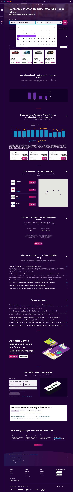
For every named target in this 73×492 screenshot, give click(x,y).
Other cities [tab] (22, 410)
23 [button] (26, 41)
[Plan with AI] (1, 15)
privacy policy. (29, 396)
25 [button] (31, 41)
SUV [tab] (41, 124)
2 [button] (26, 33)
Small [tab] (33, 124)
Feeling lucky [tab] (39, 410)
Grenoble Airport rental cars (44, 418)
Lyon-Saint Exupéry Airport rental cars (18, 416)
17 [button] (29, 38)
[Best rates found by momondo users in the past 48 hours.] (67, 37)
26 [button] (34, 41)
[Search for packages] (1, 12)
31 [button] (54, 44)
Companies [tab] (24, 86)
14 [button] (46, 38)
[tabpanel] (38, 96)
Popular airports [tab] (15, 410)
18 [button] (31, 38)
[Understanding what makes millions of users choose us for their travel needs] (67, 300)
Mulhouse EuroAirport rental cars (17, 418)
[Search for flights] (1, 5)
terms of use (24, 396)
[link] (24, 158)
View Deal (18, 62)
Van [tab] (44, 124)
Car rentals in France (17, 4)
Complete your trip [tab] (30, 410)
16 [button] (26, 38)
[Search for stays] (1, 8)
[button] (2, 2)
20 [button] (18, 41)
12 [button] (41, 38)
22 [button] (23, 41)
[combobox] (12, 19)
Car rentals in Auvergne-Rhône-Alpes (27, 4)
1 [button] (23, 33)
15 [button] (23, 38)
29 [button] (23, 44)
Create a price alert (57, 438)
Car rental (10, 4)
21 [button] (46, 41)
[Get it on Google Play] (59, 472)
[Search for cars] (1, 10)
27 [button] (18, 44)
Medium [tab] (37, 124)
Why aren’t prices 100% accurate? (18, 462)
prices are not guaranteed (34, 454)
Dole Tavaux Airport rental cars (44, 416)
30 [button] (26, 44)
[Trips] (1, 18)
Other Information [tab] (53, 86)
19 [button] (34, 38)
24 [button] (29, 41)
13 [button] (18, 38)
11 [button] (38, 38)
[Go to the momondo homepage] (8, 1)
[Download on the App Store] (59, 474)
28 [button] (20, 44)
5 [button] (34, 33)
